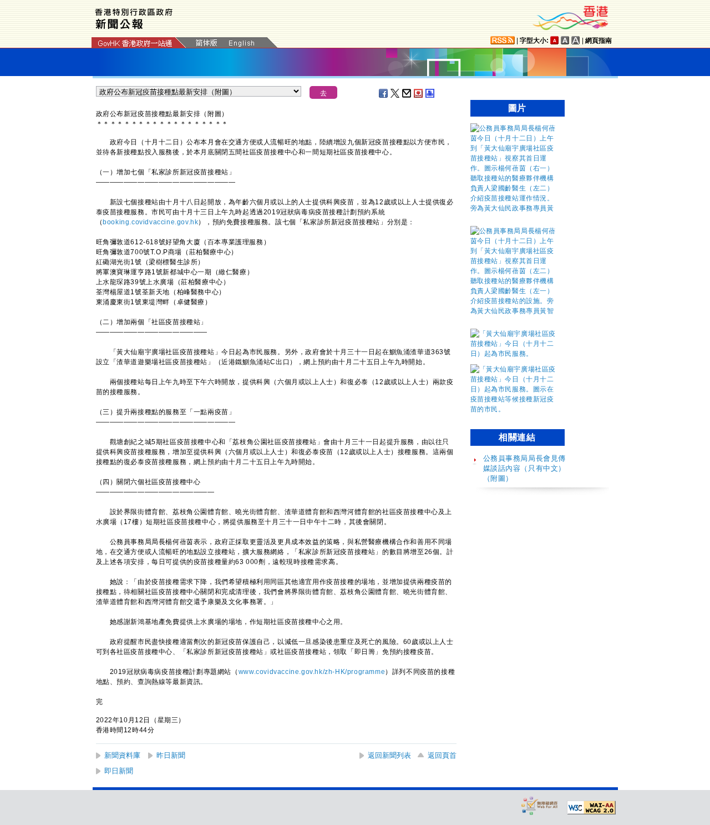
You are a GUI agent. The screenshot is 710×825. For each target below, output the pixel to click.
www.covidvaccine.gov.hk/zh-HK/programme (312, 672)
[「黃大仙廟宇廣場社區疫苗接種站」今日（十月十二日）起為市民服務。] (514, 354)
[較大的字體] (565, 40)
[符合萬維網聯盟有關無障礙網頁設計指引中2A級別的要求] (591, 808)
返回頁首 (442, 755)
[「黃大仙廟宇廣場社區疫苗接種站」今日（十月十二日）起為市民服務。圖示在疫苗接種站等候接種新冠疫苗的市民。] (514, 409)
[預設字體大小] (554, 40)
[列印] (430, 93)
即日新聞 (118, 771)
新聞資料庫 (122, 755)
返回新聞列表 (389, 755)
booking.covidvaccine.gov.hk (150, 222)
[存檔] (419, 93)
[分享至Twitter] (395, 93)
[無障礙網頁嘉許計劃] (540, 805)
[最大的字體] (575, 40)
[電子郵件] (407, 93)
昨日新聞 (170, 755)
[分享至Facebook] (384, 93)
